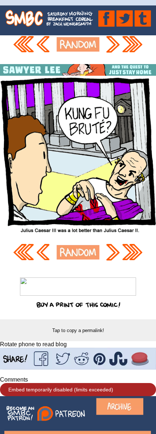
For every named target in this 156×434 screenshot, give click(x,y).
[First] (23, 49)
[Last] (132, 49)
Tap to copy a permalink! (78, 330)
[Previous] (44, 49)
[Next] (112, 49)
